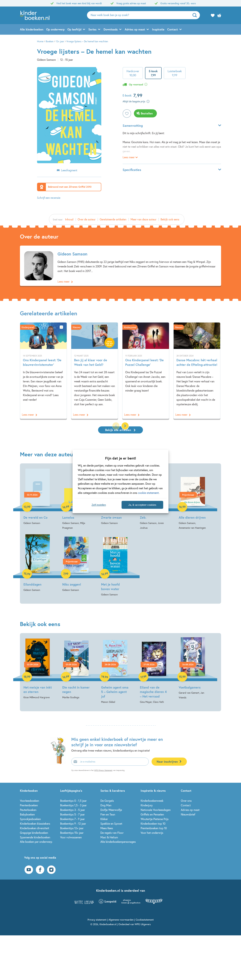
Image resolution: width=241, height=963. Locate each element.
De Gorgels (107, 800)
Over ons (186, 800)
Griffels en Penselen (152, 814)
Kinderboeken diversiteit (34, 828)
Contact (172, 29)
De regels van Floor (111, 832)
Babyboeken (27, 814)
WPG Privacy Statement (103, 770)
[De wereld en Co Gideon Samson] (37, 497)
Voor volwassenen (71, 837)
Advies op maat (135, 29)
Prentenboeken (29, 805)
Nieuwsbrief (188, 814)
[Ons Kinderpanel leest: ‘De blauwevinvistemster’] (43, 371)
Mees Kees (106, 828)
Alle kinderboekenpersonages (118, 841)
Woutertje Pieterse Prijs (154, 819)
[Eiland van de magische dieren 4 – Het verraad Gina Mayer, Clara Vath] (154, 670)
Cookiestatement (145, 919)
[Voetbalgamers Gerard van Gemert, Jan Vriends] (193, 668)
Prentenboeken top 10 (154, 828)
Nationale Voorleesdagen (156, 810)
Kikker (104, 819)
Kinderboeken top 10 (153, 823)
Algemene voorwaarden (121, 919)
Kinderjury (147, 805)
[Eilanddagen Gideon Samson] (37, 563)
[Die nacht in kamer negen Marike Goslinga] (76, 668)
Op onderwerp (55, 29)
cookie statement (148, 493)
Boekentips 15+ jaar (71, 832)
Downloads (111, 29)
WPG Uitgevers (143, 924)
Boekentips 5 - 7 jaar (72, 814)
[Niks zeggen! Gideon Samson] (76, 563)
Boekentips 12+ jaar (71, 828)
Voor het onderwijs (152, 832)
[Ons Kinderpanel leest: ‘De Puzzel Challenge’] (145, 371)
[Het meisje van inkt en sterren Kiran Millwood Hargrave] (37, 668)
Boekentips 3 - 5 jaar (72, 810)
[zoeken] (196, 15)
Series (92, 29)
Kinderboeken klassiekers (35, 823)
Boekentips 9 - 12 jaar (73, 823)
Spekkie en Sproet (111, 823)
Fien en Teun (107, 814)
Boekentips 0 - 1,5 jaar (73, 800)
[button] (125, 426)
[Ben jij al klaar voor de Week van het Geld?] (94, 371)
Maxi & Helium (109, 837)
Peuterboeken (28, 810)
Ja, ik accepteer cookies (142, 504)
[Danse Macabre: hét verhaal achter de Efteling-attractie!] (197, 371)
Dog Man (105, 805)
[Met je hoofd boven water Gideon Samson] (115, 565)
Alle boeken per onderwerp (36, 841)
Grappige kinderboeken (34, 832)
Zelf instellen (99, 504)
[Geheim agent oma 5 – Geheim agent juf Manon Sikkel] (115, 670)
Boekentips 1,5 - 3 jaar (73, 805)
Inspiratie (158, 29)
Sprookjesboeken (30, 819)
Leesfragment (69, 170)
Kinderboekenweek (152, 800)
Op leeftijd (74, 29)
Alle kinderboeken (31, 29)
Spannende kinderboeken (35, 837)
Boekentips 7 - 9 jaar (72, 819)
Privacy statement (97, 919)
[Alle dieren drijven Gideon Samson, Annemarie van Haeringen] (193, 499)
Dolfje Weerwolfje (111, 810)
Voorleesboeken (29, 800)
